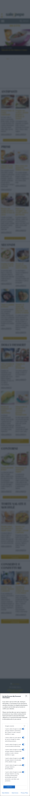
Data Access (15, 793)
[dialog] (15, 744)
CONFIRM (9, 786)
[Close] (26, 696)
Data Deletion (5, 793)
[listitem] (15, 726)
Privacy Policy (24, 793)
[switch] (23, 729)
